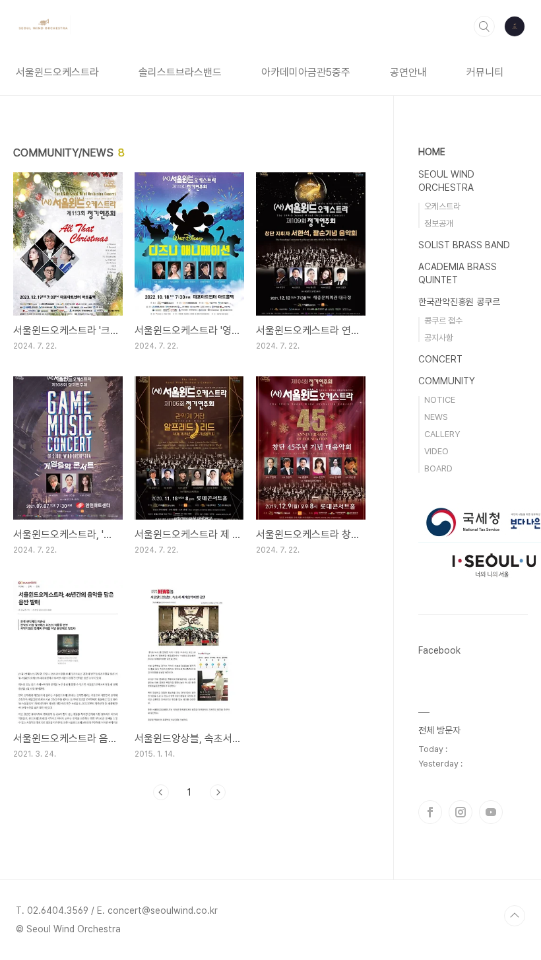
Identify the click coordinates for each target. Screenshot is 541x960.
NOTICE (439, 400)
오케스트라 (442, 206)
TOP (514, 915)
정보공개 (438, 223)
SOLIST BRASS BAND (464, 245)
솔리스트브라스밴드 (180, 72)
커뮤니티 (484, 72)
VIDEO (436, 451)
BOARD (438, 468)
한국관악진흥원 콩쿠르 (459, 301)
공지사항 (438, 338)
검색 (484, 26)
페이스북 (430, 812)
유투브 (491, 812)
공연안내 (408, 72)
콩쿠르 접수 (443, 321)
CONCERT (440, 359)
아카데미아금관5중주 (305, 72)
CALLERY (442, 434)
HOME (431, 152)
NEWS (436, 417)
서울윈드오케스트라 (57, 72)
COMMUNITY (446, 381)
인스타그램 (460, 812)
